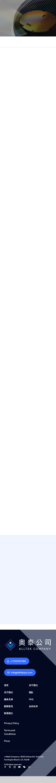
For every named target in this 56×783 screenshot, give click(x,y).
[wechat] (24, 767)
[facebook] (5, 767)
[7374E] (28, 638)
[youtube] (19, 767)
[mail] (29, 767)
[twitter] (10, 767)
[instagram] (15, 767)
